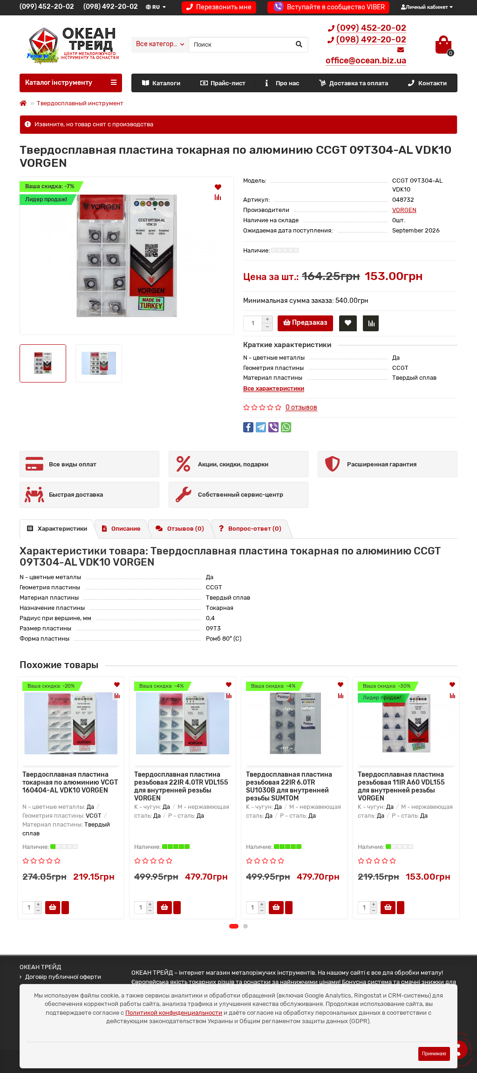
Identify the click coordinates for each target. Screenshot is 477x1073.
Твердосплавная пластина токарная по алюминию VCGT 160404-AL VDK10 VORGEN (70, 782)
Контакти (432, 83)
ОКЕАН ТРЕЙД (40, 967)
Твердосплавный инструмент (80, 103)
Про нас (287, 83)
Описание (126, 528)
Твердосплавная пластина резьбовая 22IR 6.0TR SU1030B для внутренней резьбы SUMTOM (289, 785)
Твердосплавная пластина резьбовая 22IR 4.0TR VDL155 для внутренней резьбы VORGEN (181, 785)
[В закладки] (218, 186)
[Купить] (52, 907)
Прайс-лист (228, 83)
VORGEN (404, 209)
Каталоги (166, 83)
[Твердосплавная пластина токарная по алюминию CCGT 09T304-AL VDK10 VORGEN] (127, 256)
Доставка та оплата (358, 83)
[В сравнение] (218, 197)
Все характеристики (273, 388)
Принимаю (434, 1054)
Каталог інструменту (58, 83)
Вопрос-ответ (254, 528)
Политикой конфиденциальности (173, 1012)
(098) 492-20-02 (110, 7)
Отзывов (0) (185, 528)
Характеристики (62, 528)
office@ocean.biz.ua (366, 60)
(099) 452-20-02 (47, 7)
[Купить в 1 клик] (65, 907)
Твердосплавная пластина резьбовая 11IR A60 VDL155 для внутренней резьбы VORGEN (401, 785)
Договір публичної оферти (63, 976)
